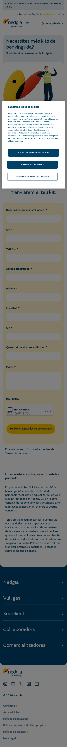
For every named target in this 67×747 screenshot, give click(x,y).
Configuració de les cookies (32, 177)
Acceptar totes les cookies (33, 153)
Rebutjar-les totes (32, 165)
